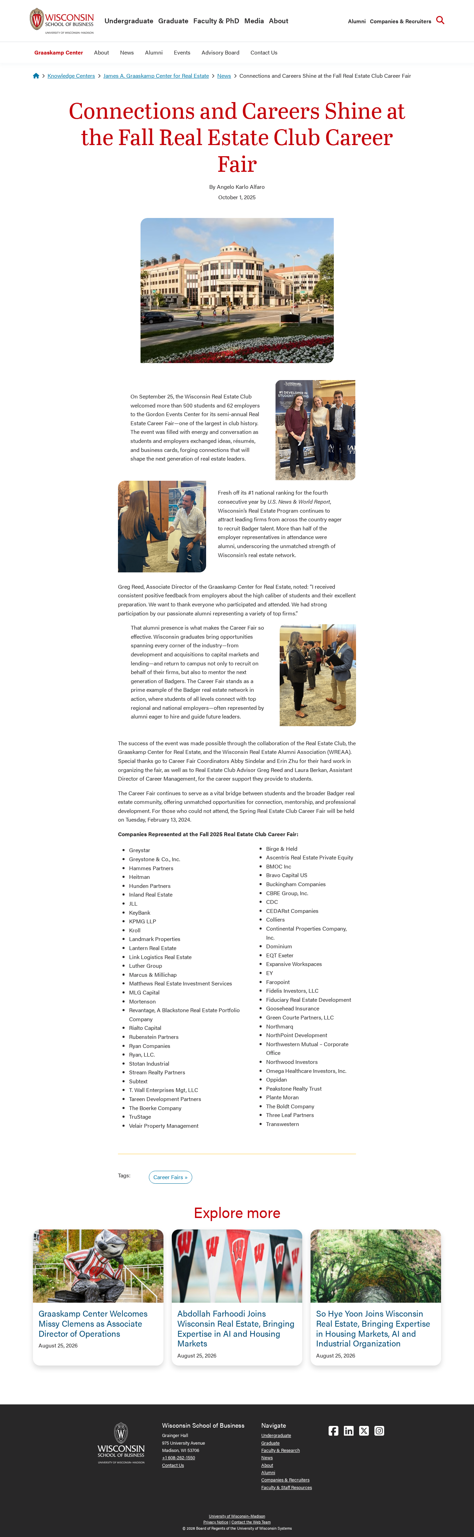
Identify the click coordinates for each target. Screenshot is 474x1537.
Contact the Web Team (251, 1522)
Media (254, 20)
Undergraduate (128, 20)
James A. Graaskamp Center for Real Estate (156, 75)
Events (182, 52)
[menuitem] (127, 21)
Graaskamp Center (58, 52)
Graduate (173, 20)
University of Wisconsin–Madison (237, 1516)
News (127, 52)
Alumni (357, 21)
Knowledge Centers (71, 75)
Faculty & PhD (216, 20)
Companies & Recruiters (400, 21)
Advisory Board (220, 52)
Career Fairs (168, 1177)
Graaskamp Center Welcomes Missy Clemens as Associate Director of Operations (93, 1323)
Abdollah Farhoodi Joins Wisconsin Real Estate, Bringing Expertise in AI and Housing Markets (236, 1328)
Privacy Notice (215, 1522)
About (278, 20)
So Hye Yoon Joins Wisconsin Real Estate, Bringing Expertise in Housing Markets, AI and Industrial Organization (373, 1328)
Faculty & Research (280, 1450)
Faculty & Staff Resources (286, 1487)
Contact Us (264, 52)
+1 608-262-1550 (178, 1457)
